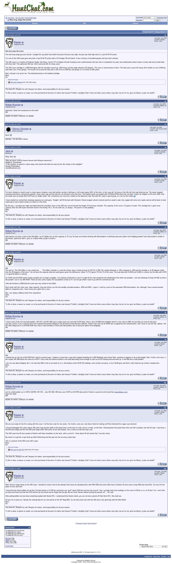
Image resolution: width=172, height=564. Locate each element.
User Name (139, 17)
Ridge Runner (13, 104)
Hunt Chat (11, 18)
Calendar (135, 23)
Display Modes (160, 32)
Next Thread (92, 523)
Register (35, 23)
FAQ (84, 23)
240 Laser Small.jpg (16, 82)
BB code (8, 538)
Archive (163, 556)
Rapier (17, 42)
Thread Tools (147, 32)
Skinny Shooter (20, 128)
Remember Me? (162, 18)
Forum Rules (9, 546)
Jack (8, 151)
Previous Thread (82, 523)
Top (168, 556)
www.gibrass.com (121, 392)
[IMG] (7, 541)
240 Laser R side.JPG (17, 449)
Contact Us (148, 556)
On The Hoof (20, 18)
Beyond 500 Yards (30, 18)
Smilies (7, 539)
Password (139, 20)
